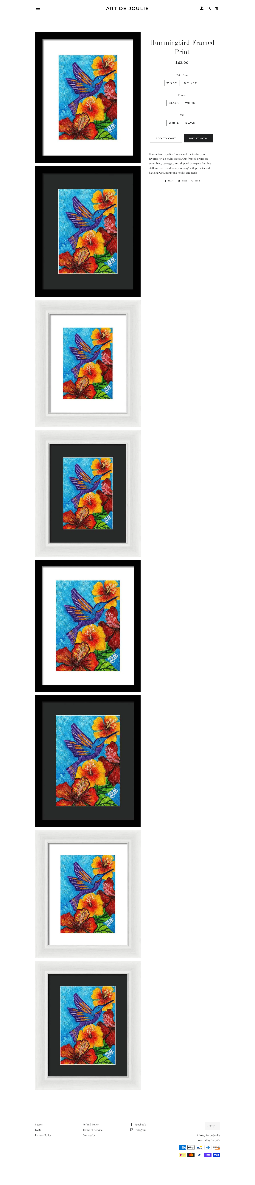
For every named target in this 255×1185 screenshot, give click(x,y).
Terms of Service (92, 1130)
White (190, 102)
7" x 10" (172, 83)
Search (39, 1124)
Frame (182, 95)
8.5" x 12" (191, 83)
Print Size (182, 75)
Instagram (140, 1130)
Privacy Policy (43, 1135)
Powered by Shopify (208, 1140)
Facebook (140, 1124)
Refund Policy (91, 1124)
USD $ (210, 1126)
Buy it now (198, 138)
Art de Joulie (127, 8)
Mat (182, 114)
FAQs (38, 1130)
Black (174, 102)
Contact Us (89, 1135)
